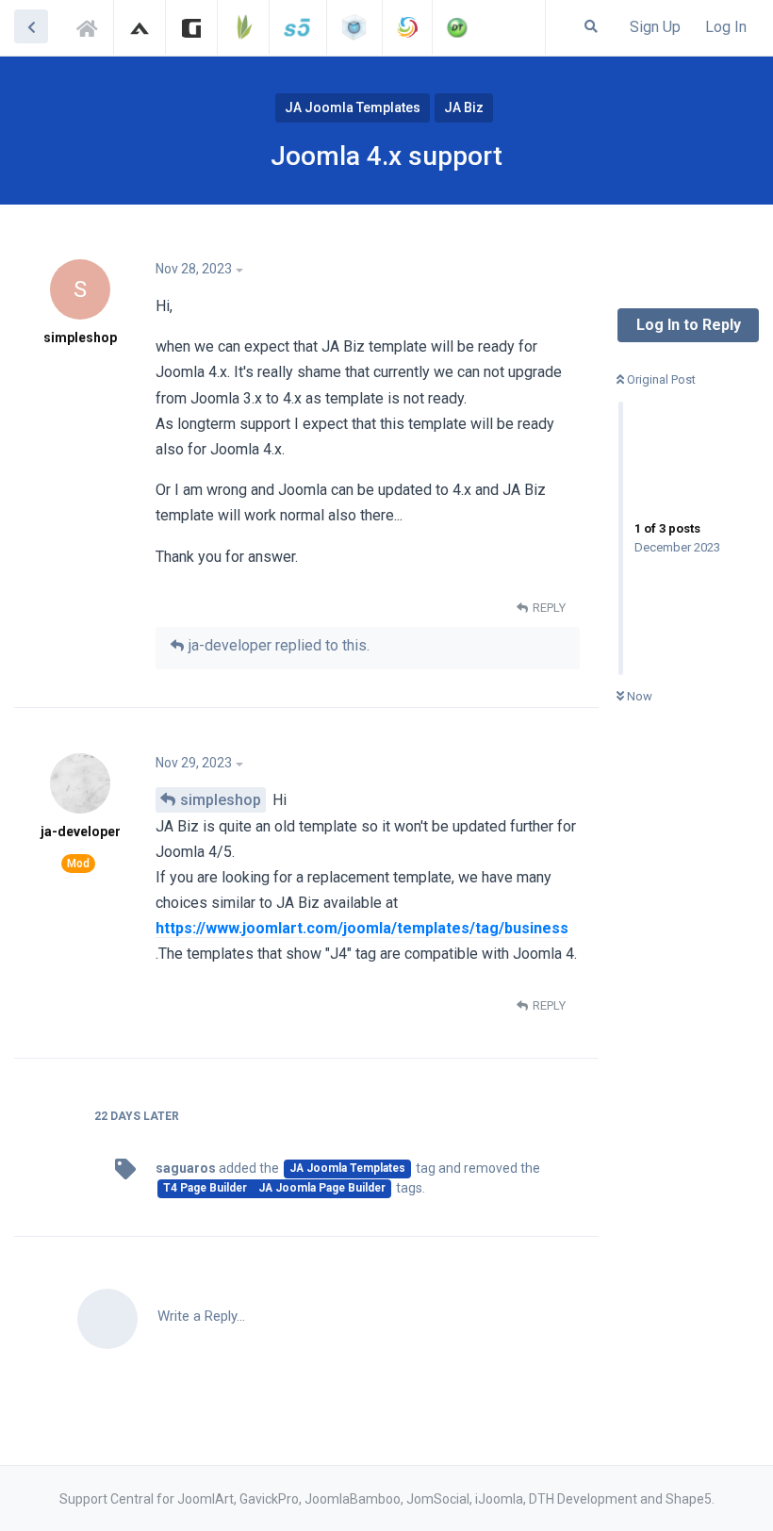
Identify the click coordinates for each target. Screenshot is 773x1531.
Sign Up (655, 27)
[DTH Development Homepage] (457, 27)
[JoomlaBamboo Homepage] (243, 27)
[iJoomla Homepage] (354, 27)
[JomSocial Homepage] (407, 27)
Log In (726, 27)
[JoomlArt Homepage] (139, 27)
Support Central (92, 25)
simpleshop (220, 800)
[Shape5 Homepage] (298, 27)
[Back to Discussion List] (31, 26)
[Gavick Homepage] (191, 27)
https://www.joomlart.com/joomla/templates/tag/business (362, 928)
